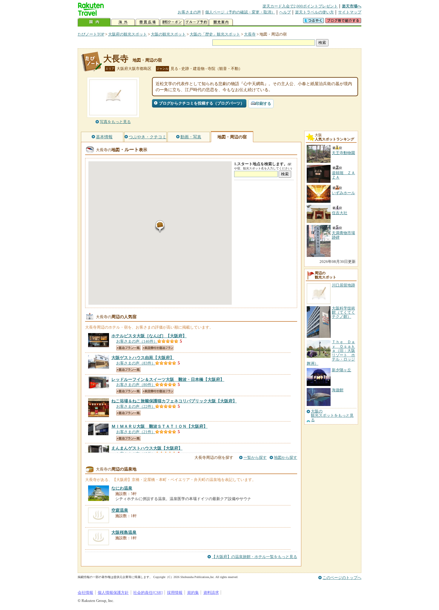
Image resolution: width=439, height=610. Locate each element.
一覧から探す (255, 457)
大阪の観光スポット (168, 34)
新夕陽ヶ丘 (341, 370)
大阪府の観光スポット (127, 34)
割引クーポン (172, 22)
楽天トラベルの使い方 (314, 12)
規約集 (193, 592)
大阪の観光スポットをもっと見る (332, 415)
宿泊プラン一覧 (128, 347)
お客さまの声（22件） (135, 406)
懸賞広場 (147, 22)
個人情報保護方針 (113, 592)
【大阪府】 (149, 335)
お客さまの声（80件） (135, 384)
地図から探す (285, 457)
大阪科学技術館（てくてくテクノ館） (343, 312)
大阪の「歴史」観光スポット (215, 34)
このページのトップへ (342, 577)
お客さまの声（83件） (135, 363)
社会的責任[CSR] (147, 592)
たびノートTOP (91, 34)
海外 (123, 22)
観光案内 (221, 22)
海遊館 (337, 390)
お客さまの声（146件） (136, 341)
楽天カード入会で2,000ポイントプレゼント (300, 6)
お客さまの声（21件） (135, 432)
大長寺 (250, 34)
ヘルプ (285, 12)
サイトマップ (349, 12)
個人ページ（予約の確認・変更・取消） (240, 12)
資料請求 (211, 592)
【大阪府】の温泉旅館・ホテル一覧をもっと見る (254, 556)
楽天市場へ (351, 6)
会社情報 (85, 592)
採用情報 (174, 592)
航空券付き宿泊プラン (158, 347)
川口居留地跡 (343, 285)
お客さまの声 (189, 12)
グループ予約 (196, 22)
